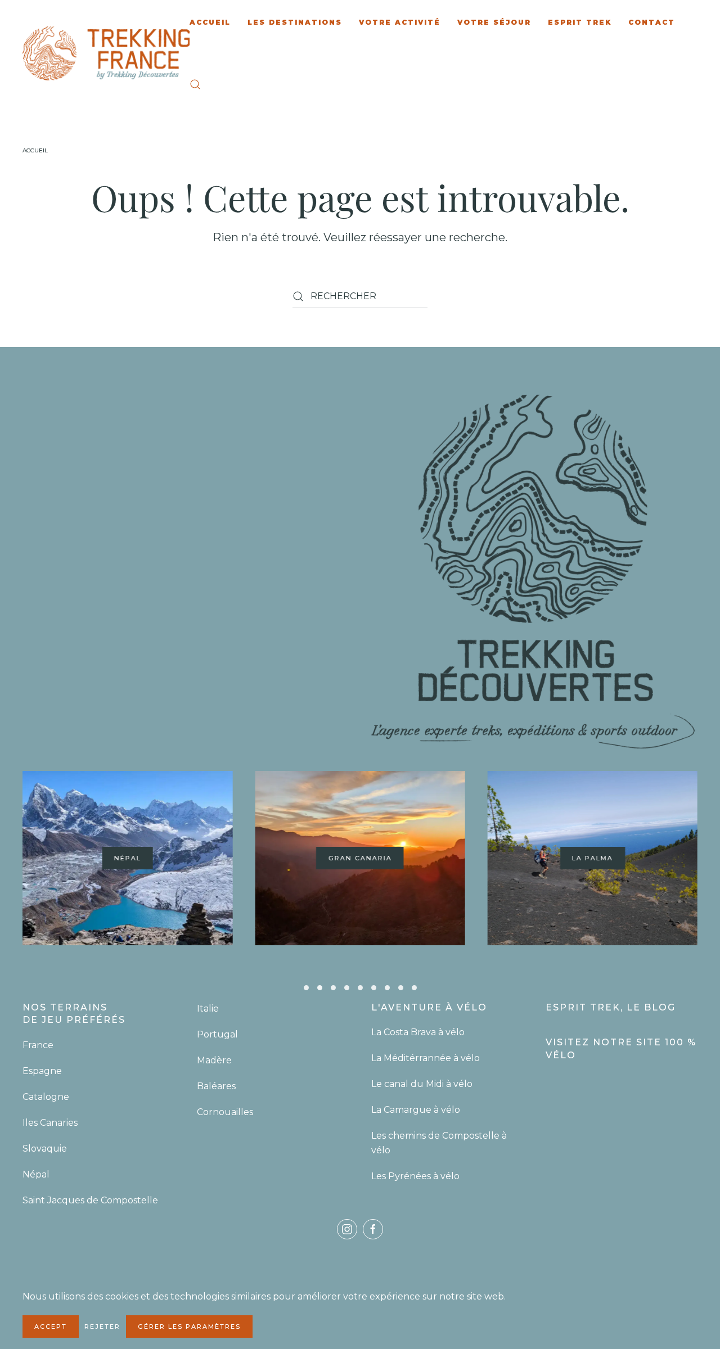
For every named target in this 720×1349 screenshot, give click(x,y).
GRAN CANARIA (360, 859)
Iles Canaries (51, 1122)
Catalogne (45, 1096)
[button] (195, 84)
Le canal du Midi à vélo (421, 1084)
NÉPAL (127, 859)
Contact (651, 22)
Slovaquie (45, 1148)
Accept (50, 1326)
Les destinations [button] (295, 22)
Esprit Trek (579, 22)
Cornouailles (225, 1112)
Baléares (216, 1086)
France (39, 1045)
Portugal (217, 1034)
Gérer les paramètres (189, 1326)
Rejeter (102, 1326)
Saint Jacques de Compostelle (90, 1200)
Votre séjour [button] (494, 22)
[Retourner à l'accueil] (106, 53)
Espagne (43, 1071)
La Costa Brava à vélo (419, 1032)
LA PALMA (592, 859)
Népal (36, 1174)
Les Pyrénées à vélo (415, 1176)
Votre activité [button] (399, 22)
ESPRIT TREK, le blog (611, 1007)
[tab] (306, 987)
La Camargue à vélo (416, 1109)
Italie (208, 1008)
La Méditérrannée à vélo (425, 1058)
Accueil (210, 22)
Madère (214, 1060)
